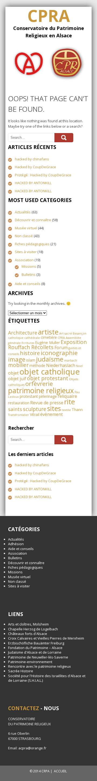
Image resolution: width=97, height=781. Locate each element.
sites (54, 408)
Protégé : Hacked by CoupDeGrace (43, 175)
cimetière (49, 337)
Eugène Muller (47, 342)
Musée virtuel (26, 228)
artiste (48, 332)
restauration (18, 402)
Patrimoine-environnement (30, 661)
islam (30, 360)
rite (69, 401)
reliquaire (67, 396)
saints (15, 409)
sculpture (34, 409)
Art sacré (65, 333)
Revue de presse (46, 403)
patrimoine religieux (41, 390)
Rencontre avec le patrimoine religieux (39, 666)
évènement (51, 414)
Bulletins (29, 274)
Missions (29, 266)
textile (66, 410)
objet (13, 373)
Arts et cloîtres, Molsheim (28, 624)
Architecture (22, 332)
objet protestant (47, 378)
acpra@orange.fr (32, 748)
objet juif (17, 379)
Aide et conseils (27, 283)
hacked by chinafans (32, 159)
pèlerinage (48, 396)
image (16, 359)
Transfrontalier (18, 415)
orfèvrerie (39, 383)
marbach (70, 360)
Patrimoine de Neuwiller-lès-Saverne (38, 657)
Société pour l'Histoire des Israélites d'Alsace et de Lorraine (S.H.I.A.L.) (46, 678)
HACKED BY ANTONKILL (33, 182)
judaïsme (49, 359)
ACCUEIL (60, 771)
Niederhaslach (60, 365)
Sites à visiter (26, 251)
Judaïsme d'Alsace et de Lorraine (34, 652)
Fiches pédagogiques (32, 243)
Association (24, 259)
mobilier (18, 365)
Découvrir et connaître (33, 219)
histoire (30, 353)
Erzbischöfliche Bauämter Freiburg (36, 643)
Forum (61, 347)
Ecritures (28, 343)
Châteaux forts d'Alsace (27, 633)
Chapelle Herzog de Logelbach (33, 629)
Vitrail (34, 414)
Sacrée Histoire (20, 671)
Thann (77, 409)
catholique (15, 338)
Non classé (24, 235)
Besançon (79, 333)
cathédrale (32, 338)
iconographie (59, 353)
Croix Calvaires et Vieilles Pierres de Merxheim (46, 638)
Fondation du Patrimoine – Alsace (35, 647)
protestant (29, 396)
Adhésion (16, 543)
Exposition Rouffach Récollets (47, 344)
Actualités (23, 212)
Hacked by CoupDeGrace (35, 166)
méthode (37, 365)
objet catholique (49, 371)
